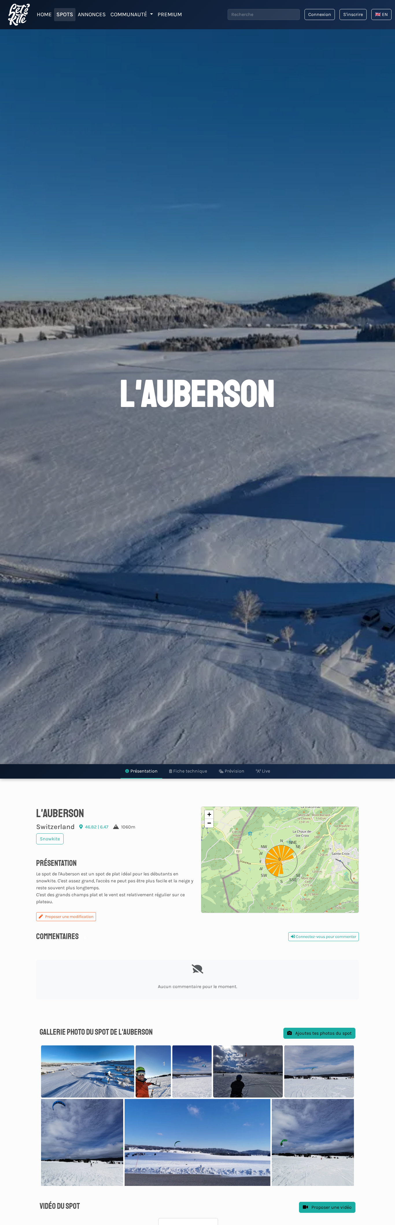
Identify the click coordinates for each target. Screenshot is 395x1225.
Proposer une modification (69, 916)
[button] (280, 859)
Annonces (92, 14)
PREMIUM (170, 14)
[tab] (141, 771)
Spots (64, 14)
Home (44, 14)
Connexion (319, 14)
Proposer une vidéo (331, 1207)
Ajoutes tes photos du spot (323, 1033)
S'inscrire (353, 14)
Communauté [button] (129, 14)
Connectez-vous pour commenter (325, 936)
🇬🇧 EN (381, 14)
